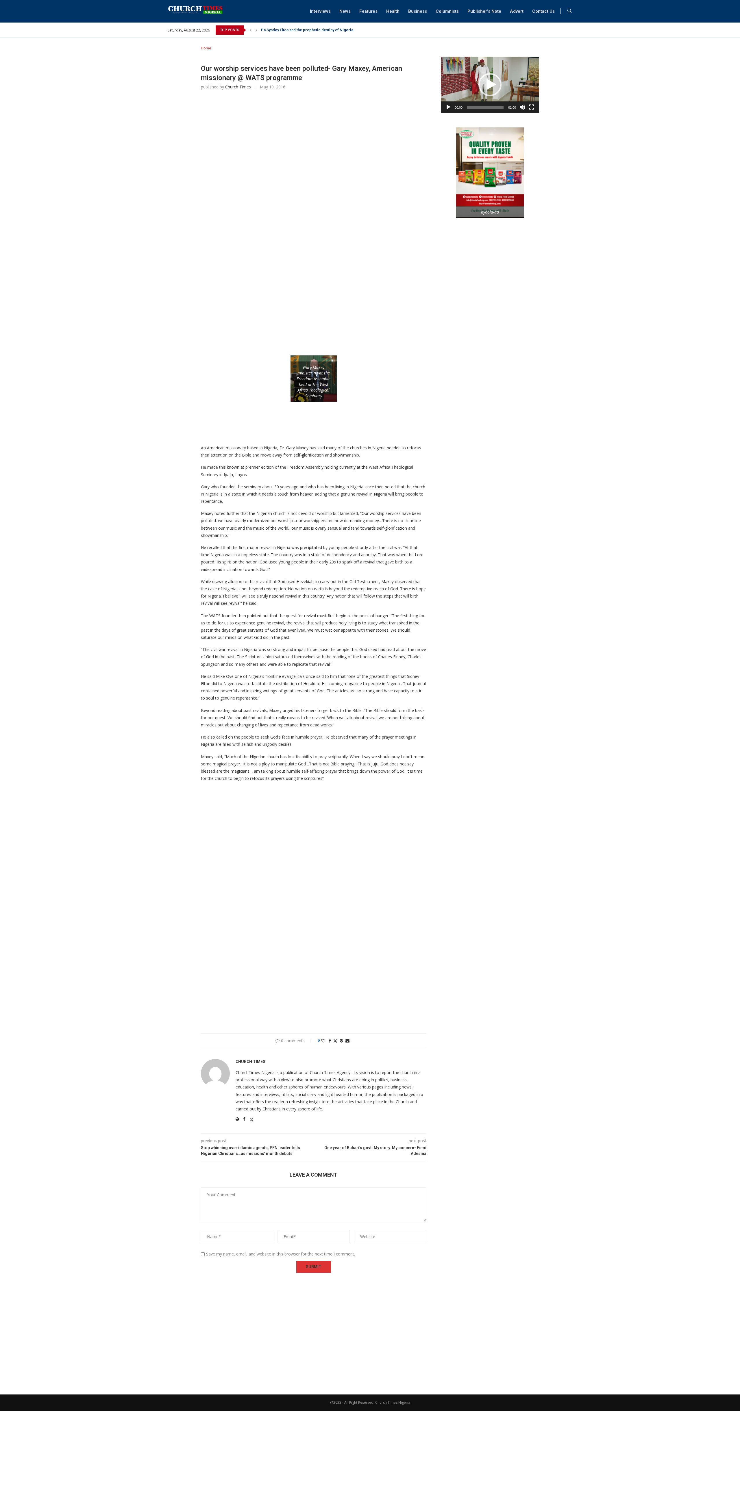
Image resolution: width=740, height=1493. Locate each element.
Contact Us (543, 11)
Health (392, 11)
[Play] (448, 107)
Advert (516, 11)
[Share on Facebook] (330, 1040)
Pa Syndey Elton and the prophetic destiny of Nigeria (307, 30)
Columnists (447, 11)
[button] (250, 30)
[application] (490, 85)
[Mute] (522, 107)
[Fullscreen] (531, 107)
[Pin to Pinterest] (341, 1040)
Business (417, 11)
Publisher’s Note (484, 11)
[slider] (485, 107)
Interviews (320, 11)
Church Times (238, 87)
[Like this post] (323, 1040)
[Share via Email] (347, 1040)
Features (368, 11)
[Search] (569, 11)
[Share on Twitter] (335, 1040)
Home (206, 48)
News (345, 11)
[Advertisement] (313, 180)
